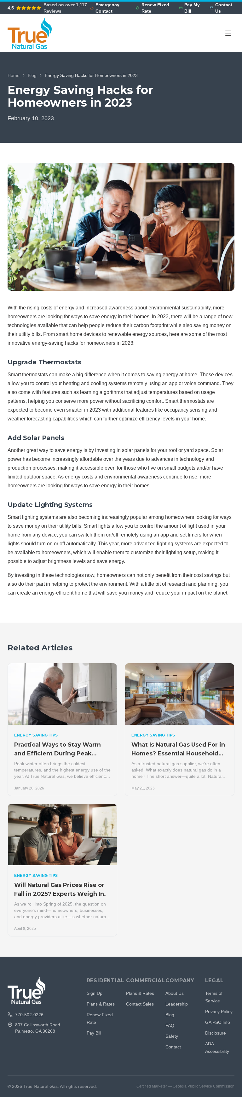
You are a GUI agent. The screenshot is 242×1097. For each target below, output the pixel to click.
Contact (173, 1046)
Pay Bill (94, 1032)
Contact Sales (140, 1003)
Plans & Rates (101, 1003)
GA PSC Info (217, 1022)
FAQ (169, 1025)
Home (14, 75)
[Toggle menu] (228, 33)
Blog (32, 75)
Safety (171, 1036)
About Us (174, 993)
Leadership (176, 1003)
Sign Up (94, 993)
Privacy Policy (219, 1011)
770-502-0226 (29, 1014)
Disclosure (215, 1032)
